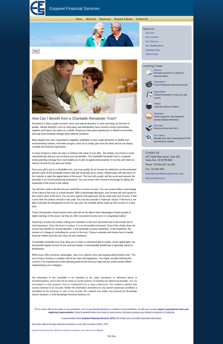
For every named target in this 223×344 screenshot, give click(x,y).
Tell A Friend (151, 54)
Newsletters (160, 91)
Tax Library (159, 135)
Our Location (151, 37)
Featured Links (152, 50)
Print (35, 51)
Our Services (152, 41)
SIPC (106, 324)
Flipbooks (159, 113)
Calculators (159, 81)
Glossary (158, 125)
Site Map (111, 336)
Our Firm (149, 33)
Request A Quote (123, 19)
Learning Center (153, 65)
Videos (157, 103)
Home (79, 19)
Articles (158, 70)
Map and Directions (155, 178)
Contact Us (142, 19)
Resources (105, 19)
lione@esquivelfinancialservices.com (164, 173)
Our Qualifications (154, 45)
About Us (91, 19)
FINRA (99, 324)
